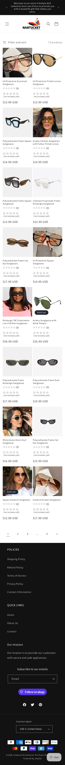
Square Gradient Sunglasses (17, 499)
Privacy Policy (15, 583)
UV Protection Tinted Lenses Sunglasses (47, 82)
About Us (12, 623)
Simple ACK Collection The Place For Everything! (36, 755)
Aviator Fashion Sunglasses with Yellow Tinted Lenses (46, 142)
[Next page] (57, 534)
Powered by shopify (32, 758)
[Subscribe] (53, 679)
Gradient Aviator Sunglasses (47, 499)
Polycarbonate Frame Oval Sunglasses (46, 381)
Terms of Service (16, 575)
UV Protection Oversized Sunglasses (15, 82)
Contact (11, 631)
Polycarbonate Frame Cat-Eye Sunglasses (16, 262)
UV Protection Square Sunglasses (43, 262)
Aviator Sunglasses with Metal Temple (44, 322)
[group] (17, 95)
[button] (7, 24)
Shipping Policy (16, 559)
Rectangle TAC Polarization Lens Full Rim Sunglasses (16, 322)
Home (10, 615)
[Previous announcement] (7, 7)
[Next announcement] (58, 7)
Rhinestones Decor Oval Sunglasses (14, 441)
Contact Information (19, 592)
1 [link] (8, 534)
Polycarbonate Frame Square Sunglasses (17, 142)
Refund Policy (15, 567)
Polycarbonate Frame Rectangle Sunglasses (13, 381)
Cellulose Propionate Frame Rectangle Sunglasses (46, 202)
